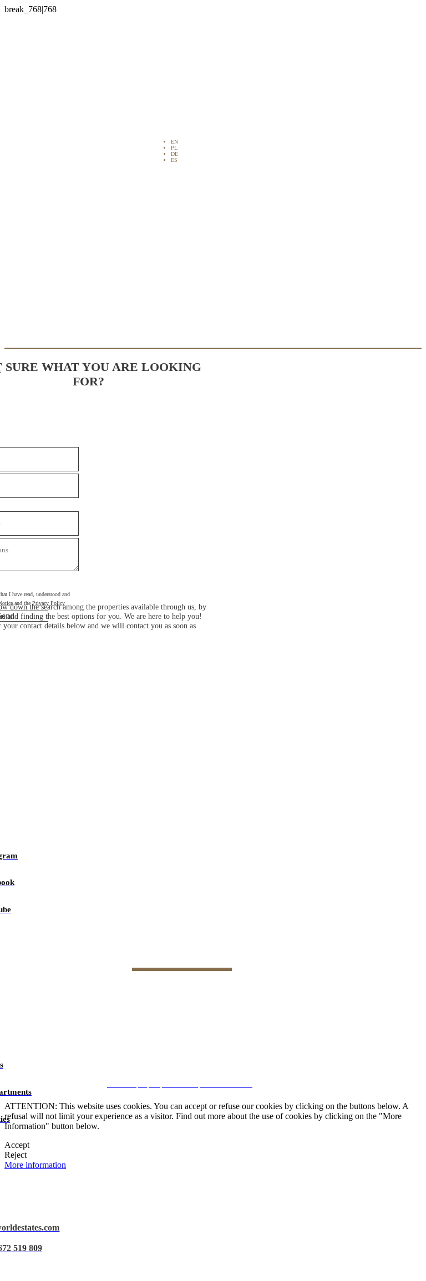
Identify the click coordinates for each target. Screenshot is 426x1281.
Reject (15, 1155)
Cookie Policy (217, 1035)
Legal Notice (217, 995)
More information (35, 1165)
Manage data (216, 1055)
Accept (16, 1145)
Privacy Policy (217, 1015)
